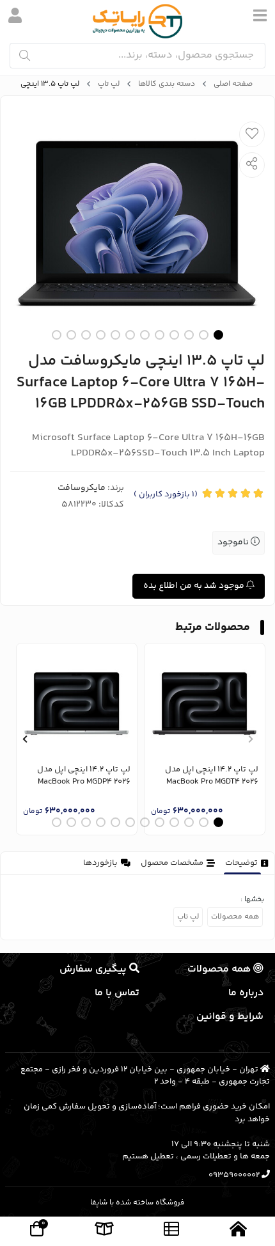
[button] (250, 739)
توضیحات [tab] (241, 862)
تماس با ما (117, 993)
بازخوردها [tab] (100, 862)
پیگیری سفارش (94, 969)
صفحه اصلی (233, 84)
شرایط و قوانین (229, 1017)
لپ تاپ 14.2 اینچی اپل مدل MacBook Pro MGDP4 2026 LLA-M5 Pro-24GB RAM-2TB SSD (77, 776)
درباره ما (245, 993)
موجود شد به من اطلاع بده (194, 586)
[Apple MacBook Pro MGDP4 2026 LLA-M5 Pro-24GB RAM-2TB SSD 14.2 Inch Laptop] (76, 703)
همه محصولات (235, 917)
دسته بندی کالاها (166, 84)
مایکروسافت (82, 488)
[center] (24, 55)
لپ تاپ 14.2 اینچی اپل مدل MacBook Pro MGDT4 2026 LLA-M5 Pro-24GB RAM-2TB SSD (205, 776)
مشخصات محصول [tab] (172, 862)
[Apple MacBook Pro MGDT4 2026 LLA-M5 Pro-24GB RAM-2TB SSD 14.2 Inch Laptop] (204, 703)
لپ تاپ (109, 84)
